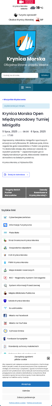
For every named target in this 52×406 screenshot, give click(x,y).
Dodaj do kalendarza (16, 174)
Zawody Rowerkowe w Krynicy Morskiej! (38, 192)
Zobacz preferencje (26, 397)
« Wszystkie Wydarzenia (14, 99)
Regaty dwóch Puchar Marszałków (12, 192)
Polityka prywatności (34, 403)
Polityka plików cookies (17, 403)
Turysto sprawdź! (28, 14)
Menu (28, 87)
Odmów (26, 390)
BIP (41, 19)
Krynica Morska (26, 59)
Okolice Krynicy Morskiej (21, 19)
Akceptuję (26, 384)
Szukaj (44, 75)
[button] (48, 358)
